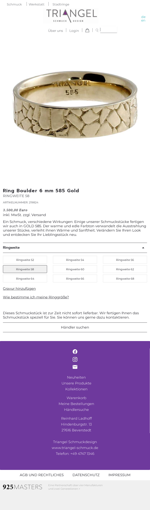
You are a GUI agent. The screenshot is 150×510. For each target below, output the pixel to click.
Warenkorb (76, 398)
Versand (38, 215)
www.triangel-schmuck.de (75, 448)
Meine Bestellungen (76, 404)
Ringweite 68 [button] (125, 278)
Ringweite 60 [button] (75, 269)
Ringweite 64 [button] (25, 278)
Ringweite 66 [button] (75, 278)
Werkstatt (37, 4)
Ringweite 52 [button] (25, 260)
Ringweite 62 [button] (125, 269)
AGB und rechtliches (42, 475)
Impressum (119, 475)
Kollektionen (76, 389)
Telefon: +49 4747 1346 (75, 454)
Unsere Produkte (76, 383)
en (143, 20)
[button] (142, 108)
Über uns (55, 31)
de (143, 17)
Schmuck (14, 4)
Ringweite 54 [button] (75, 260)
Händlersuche (76, 410)
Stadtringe (61, 4)
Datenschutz (86, 475)
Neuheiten (76, 377)
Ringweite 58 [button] (25, 269)
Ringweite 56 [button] (125, 260)
